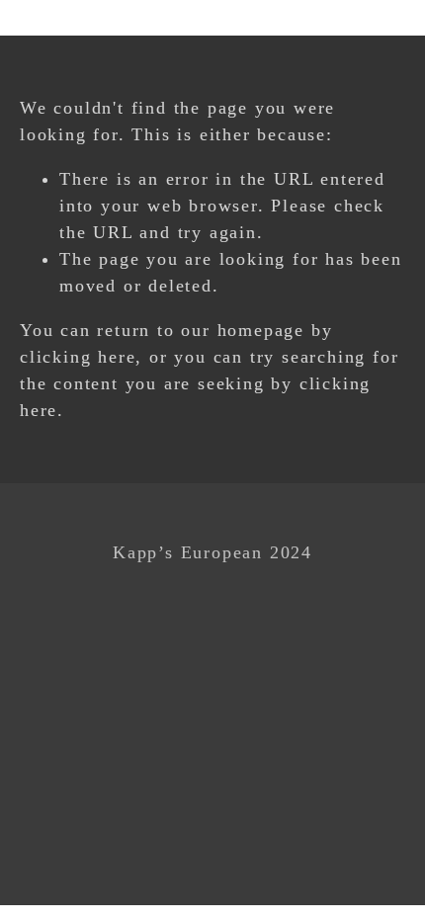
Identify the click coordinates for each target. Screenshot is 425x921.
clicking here (77, 357)
